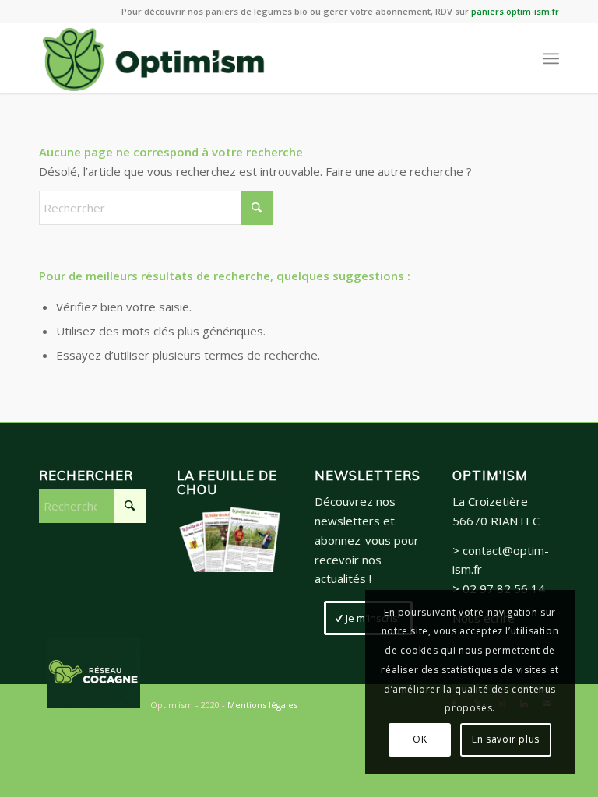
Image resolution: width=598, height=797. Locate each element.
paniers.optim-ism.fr (515, 11)
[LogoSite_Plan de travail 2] (153, 58)
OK (420, 739)
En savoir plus (505, 739)
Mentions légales (262, 705)
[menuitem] (551, 58)
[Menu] (551, 58)
